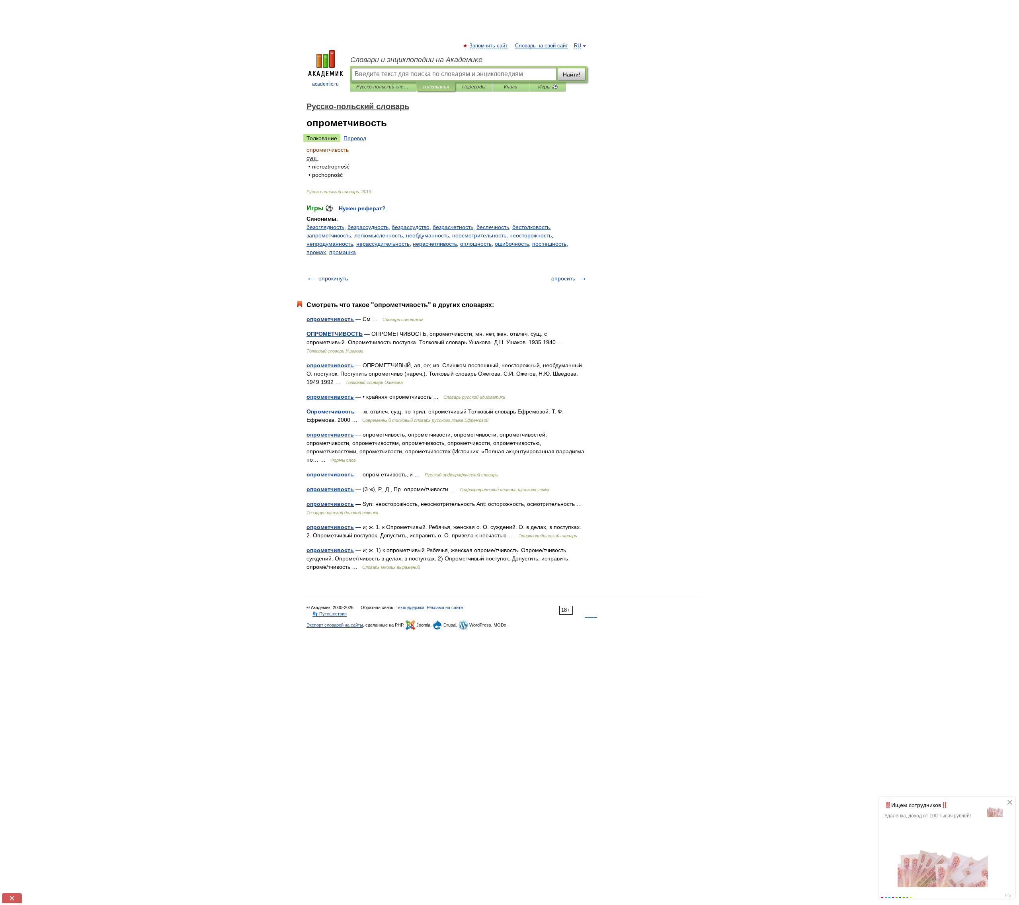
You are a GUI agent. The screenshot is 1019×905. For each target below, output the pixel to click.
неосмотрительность (479, 235)
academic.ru (325, 84)
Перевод (355, 138)
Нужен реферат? (362, 208)
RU (577, 46)
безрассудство (410, 227)
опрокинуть (333, 278)
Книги (510, 87)
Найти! (571, 74)
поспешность (549, 244)
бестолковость (531, 227)
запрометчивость (328, 235)
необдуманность (427, 235)
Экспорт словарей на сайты (334, 625)
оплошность (476, 244)
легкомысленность (378, 235)
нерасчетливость (435, 244)
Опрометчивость (330, 411)
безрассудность (367, 227)
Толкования (435, 87)
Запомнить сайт (489, 46)
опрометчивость (330, 319)
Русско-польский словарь (383, 87)
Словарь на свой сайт (541, 46)
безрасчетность (453, 227)
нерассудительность (383, 244)
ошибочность (512, 244)
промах (316, 252)
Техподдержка (410, 607)
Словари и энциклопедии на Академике (416, 60)
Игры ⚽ (548, 87)
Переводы (474, 87)
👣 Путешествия (329, 613)
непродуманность (329, 244)
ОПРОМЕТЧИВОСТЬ (334, 334)
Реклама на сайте (445, 607)
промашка (342, 252)
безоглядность (325, 227)
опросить (563, 278)
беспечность (492, 227)
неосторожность (531, 235)
